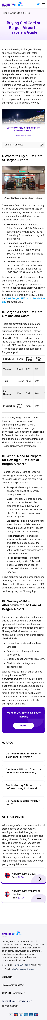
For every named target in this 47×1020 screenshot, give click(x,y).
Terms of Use (9, 1001)
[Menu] (43, 4)
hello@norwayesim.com (22, 969)
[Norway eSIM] (13, 4)
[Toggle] (12, 977)
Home (4, 13)
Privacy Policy (25, 1001)
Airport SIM (15, 13)
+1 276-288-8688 (21, 964)
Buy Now (23, 726)
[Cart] (38, 4)
